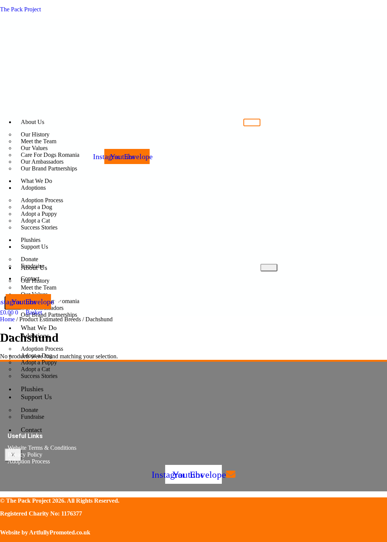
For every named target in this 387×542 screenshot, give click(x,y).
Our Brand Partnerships (49, 314)
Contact (31, 430)
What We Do (39, 327)
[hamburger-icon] (251, 122)
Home (7, 319)
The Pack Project (20, 9)
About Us (32, 122)
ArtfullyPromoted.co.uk (59, 532)
